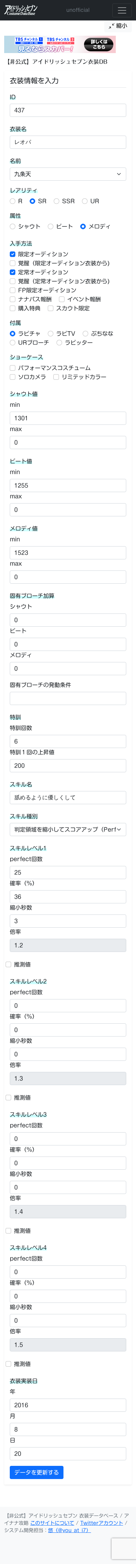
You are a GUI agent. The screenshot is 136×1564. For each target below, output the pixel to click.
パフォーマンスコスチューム (54, 368)
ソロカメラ (32, 377)
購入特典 (29, 308)
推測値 (22, 964)
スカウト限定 (73, 308)
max (16, 429)
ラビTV (65, 333)
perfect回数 (26, 859)
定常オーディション (43, 272)
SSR (68, 201)
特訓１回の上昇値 (32, 752)
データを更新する (36, 1472)
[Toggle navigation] (122, 10)
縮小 (120, 25)
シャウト (29, 226)
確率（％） (24, 883)
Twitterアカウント (101, 1523)
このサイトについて (52, 1523)
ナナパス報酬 (35, 299)
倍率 (15, 932)
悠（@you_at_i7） (69, 1530)
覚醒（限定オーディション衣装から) (63, 263)
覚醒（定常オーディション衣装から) (63, 281)
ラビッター (79, 342)
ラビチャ (29, 333)
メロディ (100, 226)
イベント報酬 (84, 299)
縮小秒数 (21, 907)
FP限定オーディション (47, 290)
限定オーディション (43, 254)
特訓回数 (21, 728)
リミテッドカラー (84, 377)
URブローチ (33, 342)
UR (94, 201)
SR (42, 201)
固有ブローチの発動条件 (40, 685)
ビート (64, 226)
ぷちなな (102, 333)
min (15, 404)
